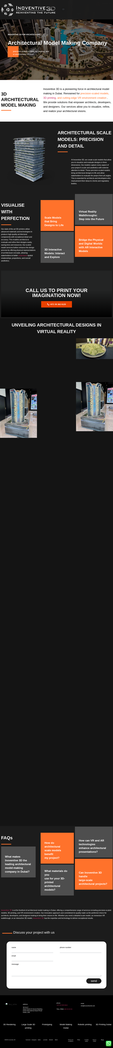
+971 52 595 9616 (62, 1005)
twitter (39, 1039)
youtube (45, 1039)
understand (22, 255)
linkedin (51, 1039)
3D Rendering (9, 1024)
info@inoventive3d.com (88, 1006)
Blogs (102, 1039)
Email (14, 956)
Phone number (65, 947)
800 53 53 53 (68, 1009)
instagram (34, 1039)
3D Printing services (87, 1014)
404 (82, 1010)
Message (15, 964)
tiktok (56, 1039)
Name (14, 947)
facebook (28, 1039)
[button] (63, 9)
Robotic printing (85, 1024)
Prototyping (47, 1024)
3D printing (49, 97)
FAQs (78, 1039)
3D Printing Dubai (103, 1024)
